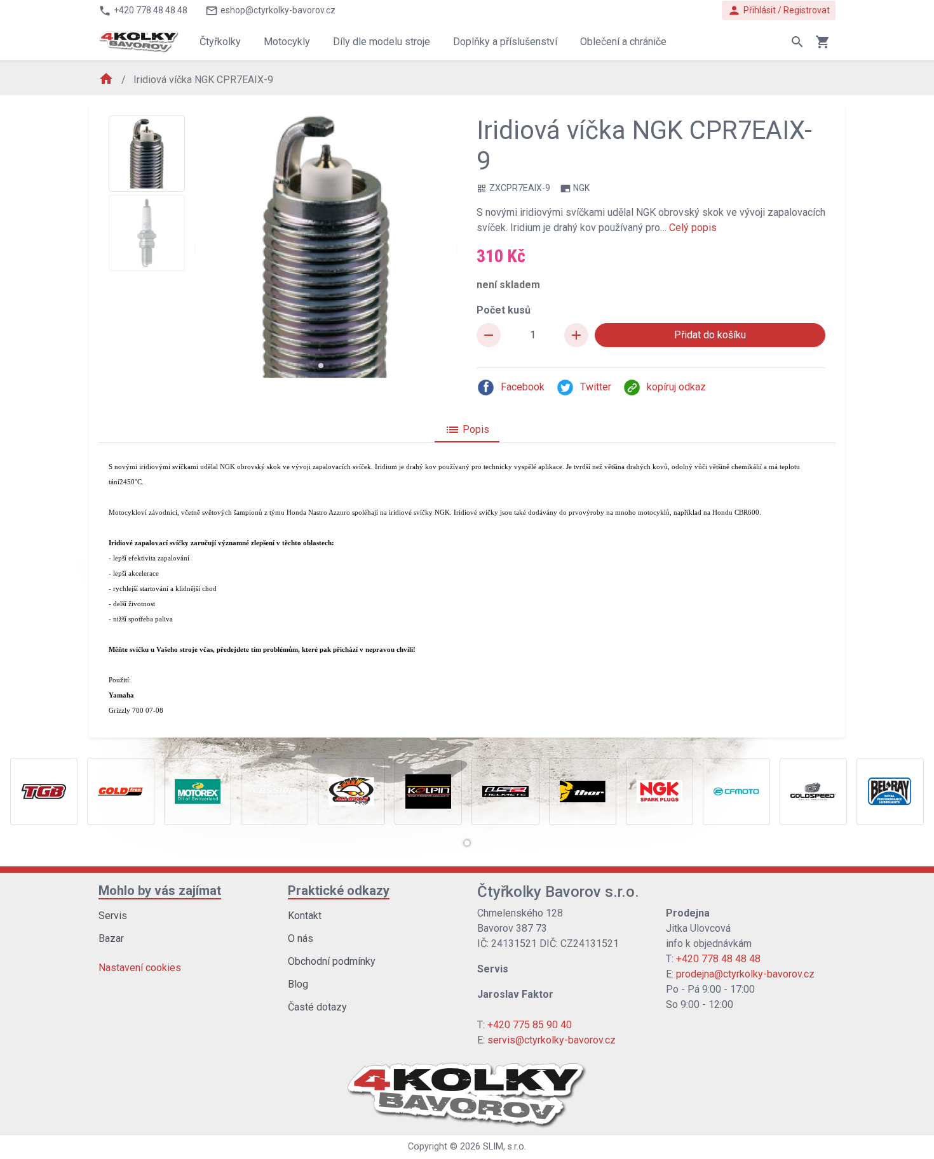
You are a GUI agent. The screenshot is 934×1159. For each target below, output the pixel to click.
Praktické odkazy (338, 890)
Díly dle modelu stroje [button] (381, 42)
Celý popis (693, 228)
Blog (298, 984)
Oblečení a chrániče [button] (623, 42)
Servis (112, 916)
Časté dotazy (317, 1007)
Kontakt (304, 916)
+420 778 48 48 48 (718, 959)
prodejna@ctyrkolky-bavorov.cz (745, 974)
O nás (300, 938)
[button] (320, 365)
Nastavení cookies (139, 968)
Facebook (523, 387)
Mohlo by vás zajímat (159, 890)
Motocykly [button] (287, 42)
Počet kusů (504, 310)
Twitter (595, 387)
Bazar (111, 938)
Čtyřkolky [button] (220, 42)
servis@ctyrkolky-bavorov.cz (551, 1040)
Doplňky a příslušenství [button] (505, 42)
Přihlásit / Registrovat (779, 10)
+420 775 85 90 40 (529, 1025)
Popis (467, 429)
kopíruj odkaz (676, 387)
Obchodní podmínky (332, 961)
